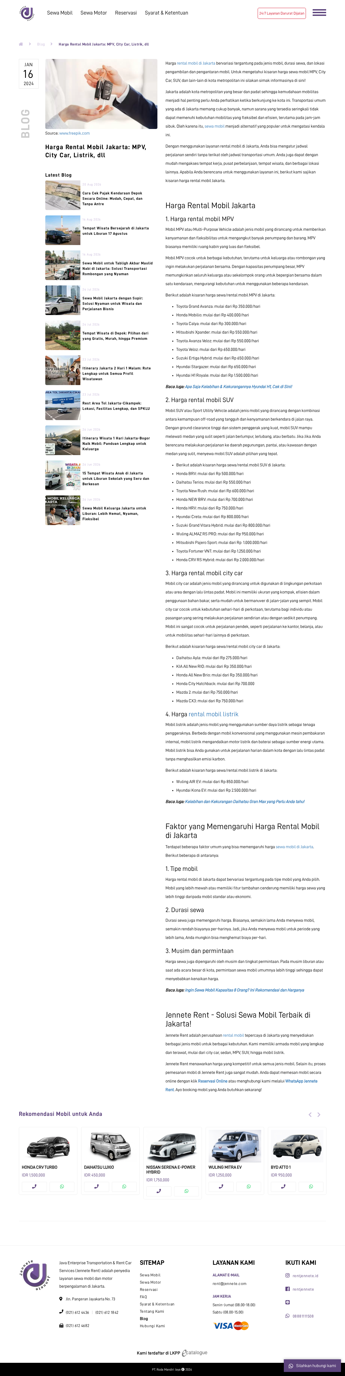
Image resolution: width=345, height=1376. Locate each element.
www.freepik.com (74, 133)
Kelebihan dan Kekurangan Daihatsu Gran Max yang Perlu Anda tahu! (244, 801)
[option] (48, 1161)
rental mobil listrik (214, 714)
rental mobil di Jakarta (196, 63)
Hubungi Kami (152, 1326)
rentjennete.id (306, 1276)
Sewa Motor (94, 12)
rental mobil (233, 1035)
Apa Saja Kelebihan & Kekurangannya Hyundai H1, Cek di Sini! (238, 387)
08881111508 (303, 1316)
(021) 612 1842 (107, 1313)
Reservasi (126, 12)
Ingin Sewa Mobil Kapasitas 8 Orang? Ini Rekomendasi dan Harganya (244, 990)
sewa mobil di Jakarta (294, 847)
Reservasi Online (212, 1081)
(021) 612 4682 (77, 1326)
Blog (41, 44)
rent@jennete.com (230, 1284)
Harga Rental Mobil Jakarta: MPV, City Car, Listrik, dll (104, 44)
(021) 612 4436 (77, 1313)
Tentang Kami (152, 1311)
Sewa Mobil (60, 12)
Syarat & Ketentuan (166, 12)
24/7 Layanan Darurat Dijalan (281, 13)
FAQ (143, 1297)
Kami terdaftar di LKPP (159, 1353)
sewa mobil (215, 126)
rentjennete (303, 1289)
